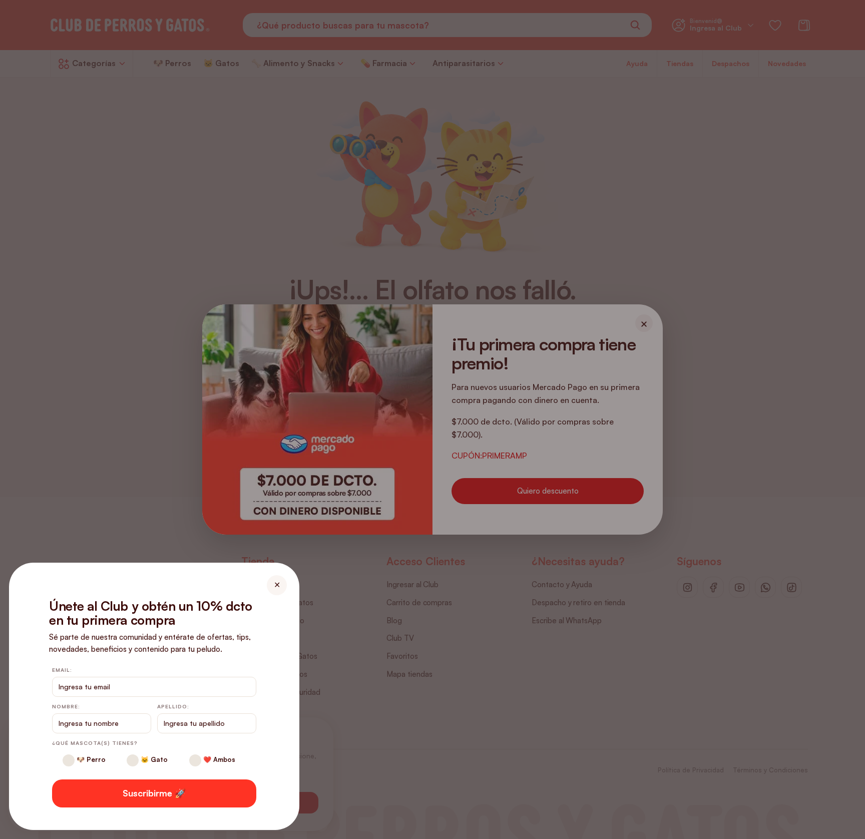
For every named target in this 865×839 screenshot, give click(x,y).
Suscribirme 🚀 (154, 792)
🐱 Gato (153, 759)
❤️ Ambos (218, 759)
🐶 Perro (90, 759)
